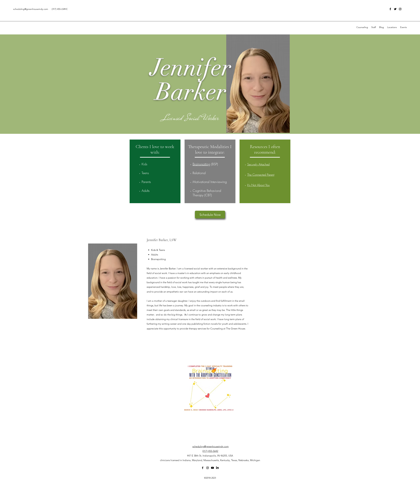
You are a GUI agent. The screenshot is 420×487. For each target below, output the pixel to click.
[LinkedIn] (217, 467)
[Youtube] (212, 467)
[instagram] (400, 9)
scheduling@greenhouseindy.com (30, 9)
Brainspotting (201, 164)
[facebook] (390, 9)
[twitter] (395, 9)
